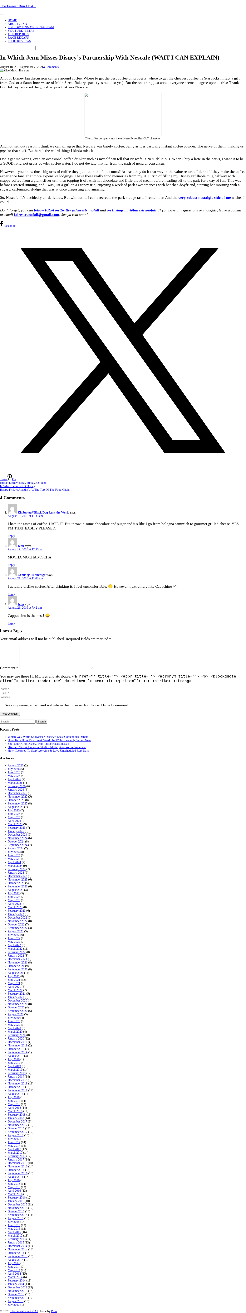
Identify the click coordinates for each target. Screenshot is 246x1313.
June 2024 (14, 855)
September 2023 (17, 886)
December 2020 (17, 1000)
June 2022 (14, 938)
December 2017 (17, 1121)
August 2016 (15, 1176)
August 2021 (15, 972)
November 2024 (17, 838)
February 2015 (17, 1239)
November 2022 (17, 921)
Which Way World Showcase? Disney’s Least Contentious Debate (48, 736)
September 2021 (17, 969)
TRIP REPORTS (18, 34)
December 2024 (17, 834)
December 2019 (17, 1042)
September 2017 (17, 1131)
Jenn (21, 546)
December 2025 (17, 793)
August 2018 (15, 1093)
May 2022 (14, 941)
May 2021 (14, 983)
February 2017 (17, 1156)
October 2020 (16, 1007)
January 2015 (16, 1242)
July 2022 (14, 934)
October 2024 (16, 841)
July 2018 (14, 1097)
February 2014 (17, 1280)
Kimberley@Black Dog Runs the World (43, 512)
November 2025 (17, 796)
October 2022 (16, 924)
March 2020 (15, 1031)
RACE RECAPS (18, 37)
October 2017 (16, 1128)
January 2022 (16, 955)
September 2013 (17, 1297)
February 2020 (17, 1035)
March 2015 (15, 1235)
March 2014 (15, 1277)
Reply (11, 536)
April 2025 (14, 820)
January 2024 (16, 872)
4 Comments (51, 67)
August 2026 (15, 765)
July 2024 (14, 851)
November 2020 (17, 1004)
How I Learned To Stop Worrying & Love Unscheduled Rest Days (48, 750)
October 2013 (16, 1294)
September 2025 (17, 803)
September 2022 (17, 927)
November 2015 (17, 1207)
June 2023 (14, 896)
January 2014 (16, 1284)
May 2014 (14, 1270)
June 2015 (14, 1225)
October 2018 (16, 1087)
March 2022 (15, 948)
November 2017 (17, 1125)
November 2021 (17, 962)
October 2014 (16, 1252)
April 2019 (14, 1066)
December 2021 (17, 959)
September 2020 (17, 1010)
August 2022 (15, 931)
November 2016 (17, 1166)
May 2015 (14, 1228)
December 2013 (17, 1287)
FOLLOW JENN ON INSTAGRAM (31, 27)
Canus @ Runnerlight (32, 575)
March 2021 (15, 990)
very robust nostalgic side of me (204, 197)
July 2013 (14, 1304)
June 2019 (14, 1062)
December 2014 (17, 1246)
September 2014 (17, 1256)
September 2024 (17, 845)
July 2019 (14, 1059)
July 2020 (14, 1017)
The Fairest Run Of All (24, 1311)
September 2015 (17, 1214)
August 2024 (15, 848)
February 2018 (17, 1114)
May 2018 (14, 1104)
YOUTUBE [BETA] (21, 30)
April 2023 (14, 903)
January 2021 (16, 997)
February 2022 (17, 952)
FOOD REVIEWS (19, 41)
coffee (3, 482)
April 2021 (14, 986)
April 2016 (14, 1190)
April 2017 (14, 1149)
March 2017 (15, 1152)
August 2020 (15, 1014)
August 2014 (15, 1259)
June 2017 (14, 1142)
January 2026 (16, 789)
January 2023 (16, 914)
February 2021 (17, 993)
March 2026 (15, 782)
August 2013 (15, 1301)
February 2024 (17, 869)
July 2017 (14, 1138)
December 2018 (17, 1080)
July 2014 (14, 1263)
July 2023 (14, 893)
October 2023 (16, 883)
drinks (30, 482)
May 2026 (14, 775)
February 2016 (17, 1197)
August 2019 (15, 1055)
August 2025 (15, 807)
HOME (12, 20)
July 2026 (14, 768)
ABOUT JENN (17, 23)
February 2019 (17, 1073)
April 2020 (14, 1028)
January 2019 (16, 1076)
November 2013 (17, 1290)
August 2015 (15, 1218)
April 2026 (14, 779)
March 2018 (15, 1111)
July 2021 (14, 976)
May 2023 (14, 900)
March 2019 (15, 1069)
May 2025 (14, 817)
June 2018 (14, 1100)
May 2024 (14, 858)
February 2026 (17, 786)
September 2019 (17, 1052)
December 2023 (17, 876)
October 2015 (16, 1211)
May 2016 (14, 1187)
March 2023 (15, 907)
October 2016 (16, 1169)
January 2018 (16, 1118)
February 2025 (17, 827)
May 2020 (14, 1024)
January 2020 (16, 1038)
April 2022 (14, 945)
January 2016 (16, 1201)
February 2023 (17, 910)
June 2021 (14, 979)
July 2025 (14, 810)
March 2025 (15, 824)
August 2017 (15, 1135)
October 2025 (16, 800)
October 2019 (16, 1048)
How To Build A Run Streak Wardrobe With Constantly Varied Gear (49, 740)
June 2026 (14, 772)
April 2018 (14, 1107)
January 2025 (16, 831)
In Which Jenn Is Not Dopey (17, 486)
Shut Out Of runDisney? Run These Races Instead (38, 743)
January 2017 (16, 1159)
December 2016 (17, 1163)
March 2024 (15, 865)
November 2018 (17, 1083)
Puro (54, 1311)
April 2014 (14, 1273)
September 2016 (17, 1173)
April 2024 (14, 862)
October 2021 (16, 966)
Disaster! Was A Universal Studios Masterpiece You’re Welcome (47, 747)
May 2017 (14, 1145)
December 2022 (17, 917)
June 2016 (14, 1183)
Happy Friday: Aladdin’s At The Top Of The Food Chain (35, 489)
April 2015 (14, 1232)
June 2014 (14, 1266)
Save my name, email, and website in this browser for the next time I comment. (67, 705)
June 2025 (14, 813)
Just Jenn (41, 482)
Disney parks (17, 482)
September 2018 (17, 1090)
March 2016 (15, 1194)
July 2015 (14, 1221)
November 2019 (17, 1045)
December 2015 (17, 1204)
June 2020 (14, 1021)
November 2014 (17, 1249)
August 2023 (15, 889)
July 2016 (14, 1180)
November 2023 (17, 879)
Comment (9, 668)
